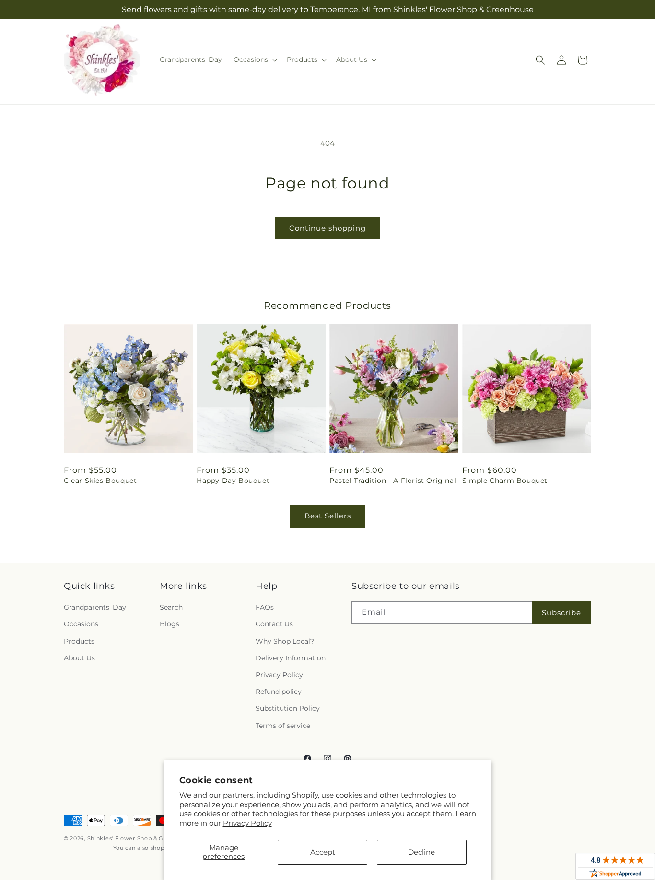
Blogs (169, 624)
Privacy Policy (247, 823)
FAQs (265, 607)
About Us (79, 658)
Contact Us (274, 624)
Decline (421, 852)
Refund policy (279, 691)
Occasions (81, 624)
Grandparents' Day (95, 607)
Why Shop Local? (285, 641)
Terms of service (283, 725)
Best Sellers (327, 515)
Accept (322, 852)
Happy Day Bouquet (233, 480)
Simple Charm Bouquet (505, 480)
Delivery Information (291, 658)
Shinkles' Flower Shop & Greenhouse (141, 838)
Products (79, 641)
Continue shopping (327, 228)
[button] (254, 59)
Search (171, 607)
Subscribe (561, 612)
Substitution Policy (288, 708)
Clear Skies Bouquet (100, 480)
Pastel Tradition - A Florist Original (392, 480)
